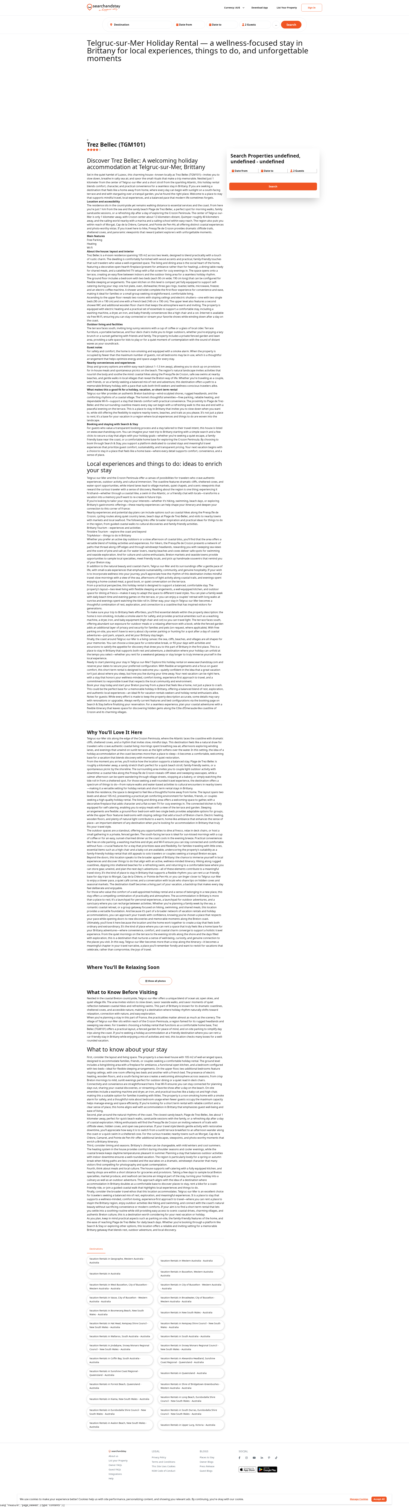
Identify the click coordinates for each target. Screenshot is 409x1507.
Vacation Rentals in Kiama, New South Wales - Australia (119, 1398)
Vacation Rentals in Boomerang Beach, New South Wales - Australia (116, 1312)
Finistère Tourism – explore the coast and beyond (116, 531)
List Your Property (287, 7)
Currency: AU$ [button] (232, 7)
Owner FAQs (115, 1465)
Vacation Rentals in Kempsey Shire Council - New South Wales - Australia (190, 1325)
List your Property (118, 1460)
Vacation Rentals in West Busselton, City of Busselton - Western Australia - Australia (118, 1286)
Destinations (96, 1248)
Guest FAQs (115, 1469)
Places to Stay (207, 1457)
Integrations (115, 1473)
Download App (259, 7)
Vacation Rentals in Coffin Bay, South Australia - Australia (115, 1360)
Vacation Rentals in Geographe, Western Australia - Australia (117, 1260)
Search (291, 25)
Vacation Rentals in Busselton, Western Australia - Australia (187, 1273)
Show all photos (156, 980)
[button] (189, 24)
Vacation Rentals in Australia (104, 1273)
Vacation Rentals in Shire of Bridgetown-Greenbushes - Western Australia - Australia (190, 1386)
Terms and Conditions (163, 1461)
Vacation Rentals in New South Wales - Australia (186, 1312)
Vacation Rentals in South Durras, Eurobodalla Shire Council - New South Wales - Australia (189, 1411)
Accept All (379, 1499)
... (276, 24)
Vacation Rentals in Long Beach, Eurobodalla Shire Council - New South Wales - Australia (188, 1399)
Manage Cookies (359, 1499)
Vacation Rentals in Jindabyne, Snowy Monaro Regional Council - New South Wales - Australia (119, 1347)
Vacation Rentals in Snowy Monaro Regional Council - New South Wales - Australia (190, 1347)
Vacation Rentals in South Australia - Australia (185, 1336)
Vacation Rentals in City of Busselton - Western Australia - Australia (191, 1286)
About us (113, 1456)
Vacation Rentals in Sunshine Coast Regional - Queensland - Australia (114, 1373)
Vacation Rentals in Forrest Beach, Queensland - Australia (115, 1386)
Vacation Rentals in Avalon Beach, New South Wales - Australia (118, 1424)
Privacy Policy (159, 1457)
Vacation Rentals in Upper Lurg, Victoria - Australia (188, 1424)
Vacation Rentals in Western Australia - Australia (187, 1260)
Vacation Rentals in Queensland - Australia (184, 1373)
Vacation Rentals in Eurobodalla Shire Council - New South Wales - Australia (117, 1411)
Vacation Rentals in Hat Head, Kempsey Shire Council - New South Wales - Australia (118, 1325)
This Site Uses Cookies (163, 1466)
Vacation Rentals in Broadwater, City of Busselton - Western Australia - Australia (188, 1299)
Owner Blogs (206, 1461)
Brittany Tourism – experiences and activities (114, 528)
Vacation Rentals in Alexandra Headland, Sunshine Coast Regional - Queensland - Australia (188, 1360)
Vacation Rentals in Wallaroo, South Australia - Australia (119, 1336)
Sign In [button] (312, 7)
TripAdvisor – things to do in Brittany (109, 535)
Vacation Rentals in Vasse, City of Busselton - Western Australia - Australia (118, 1299)
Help (111, 1478)
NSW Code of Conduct (163, 1470)
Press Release (207, 1466)
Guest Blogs (206, 1470)
